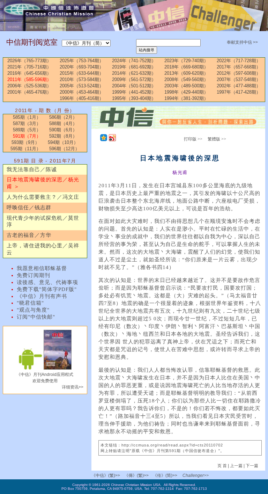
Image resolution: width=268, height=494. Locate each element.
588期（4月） (63, 123)
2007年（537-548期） (239, 79)
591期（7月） (27, 136)
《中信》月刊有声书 (42, 296)
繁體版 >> (217, 139)
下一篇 (252, 465)
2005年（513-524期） (82, 85)
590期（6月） (63, 129)
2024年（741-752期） (134, 60)
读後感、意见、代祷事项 (47, 282)
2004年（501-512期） (134, 85)
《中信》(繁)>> (105, 475)
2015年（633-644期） (82, 73)
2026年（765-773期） (29, 60)
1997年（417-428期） (239, 92)
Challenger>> (196, 475)
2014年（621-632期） (134, 73)
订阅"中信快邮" (36, 317)
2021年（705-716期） (29, 67)
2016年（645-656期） (29, 73)
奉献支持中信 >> (242, 42)
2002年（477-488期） (239, 85)
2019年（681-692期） (134, 67)
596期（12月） (64, 148)
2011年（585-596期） (29, 79)
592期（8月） (63, 136)
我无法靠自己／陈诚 (32, 169)
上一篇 (236, 465)
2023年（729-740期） (186, 60)
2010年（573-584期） (82, 79)
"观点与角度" (33, 310)
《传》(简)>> (165, 475)
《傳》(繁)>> (136, 475)
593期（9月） (25, 142)
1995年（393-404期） (134, 98)
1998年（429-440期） (186, 92)
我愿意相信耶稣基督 (42, 268)
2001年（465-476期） (29, 92)
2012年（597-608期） (239, 73)
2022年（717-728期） (239, 60)
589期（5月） (27, 129)
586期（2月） (63, 117)
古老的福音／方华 (29, 235)
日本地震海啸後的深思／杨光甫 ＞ (43, 183)
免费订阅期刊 (33, 275)
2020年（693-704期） (82, 67)
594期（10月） (63, 142)
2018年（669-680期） (186, 67)
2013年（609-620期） (186, 73)
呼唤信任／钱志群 (29, 207)
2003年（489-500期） (186, 85)
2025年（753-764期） (82, 60)
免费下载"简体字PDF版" (47, 289)
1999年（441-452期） (134, 92)
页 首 (222, 465)
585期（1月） (27, 117)
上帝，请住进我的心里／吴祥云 (43, 249)
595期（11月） (25, 148)
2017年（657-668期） (239, 67)
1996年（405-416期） (82, 98)
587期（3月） (27, 123)
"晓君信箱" (30, 303)
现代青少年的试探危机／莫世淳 (43, 221)
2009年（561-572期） (134, 79)
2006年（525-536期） (29, 85)
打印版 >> (193, 139)
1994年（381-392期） (186, 98)
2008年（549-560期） (186, 79)
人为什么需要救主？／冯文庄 (43, 197)
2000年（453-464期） (82, 92)
